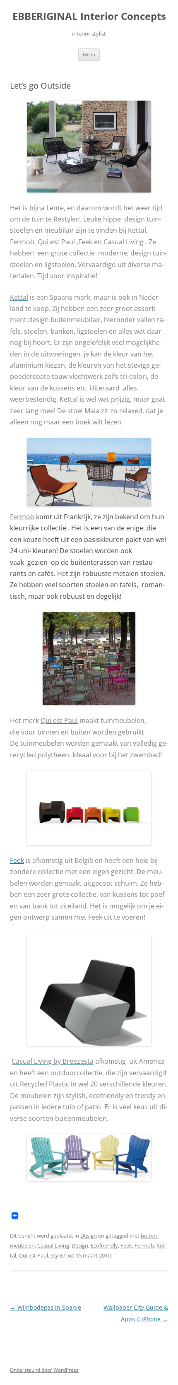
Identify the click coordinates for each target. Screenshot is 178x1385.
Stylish (59, 1255)
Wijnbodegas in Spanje (45, 1307)
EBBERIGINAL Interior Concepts (89, 16)
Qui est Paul (33, 1255)
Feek (126, 1245)
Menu (89, 54)
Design (88, 1235)
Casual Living (53, 1245)
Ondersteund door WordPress (44, 1369)
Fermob (144, 1245)
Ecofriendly (104, 1245)
